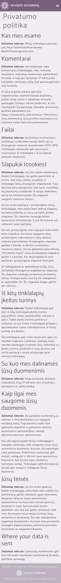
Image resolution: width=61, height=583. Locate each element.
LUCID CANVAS (49, 579)
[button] (57, 5)
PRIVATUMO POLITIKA (16, 579)
